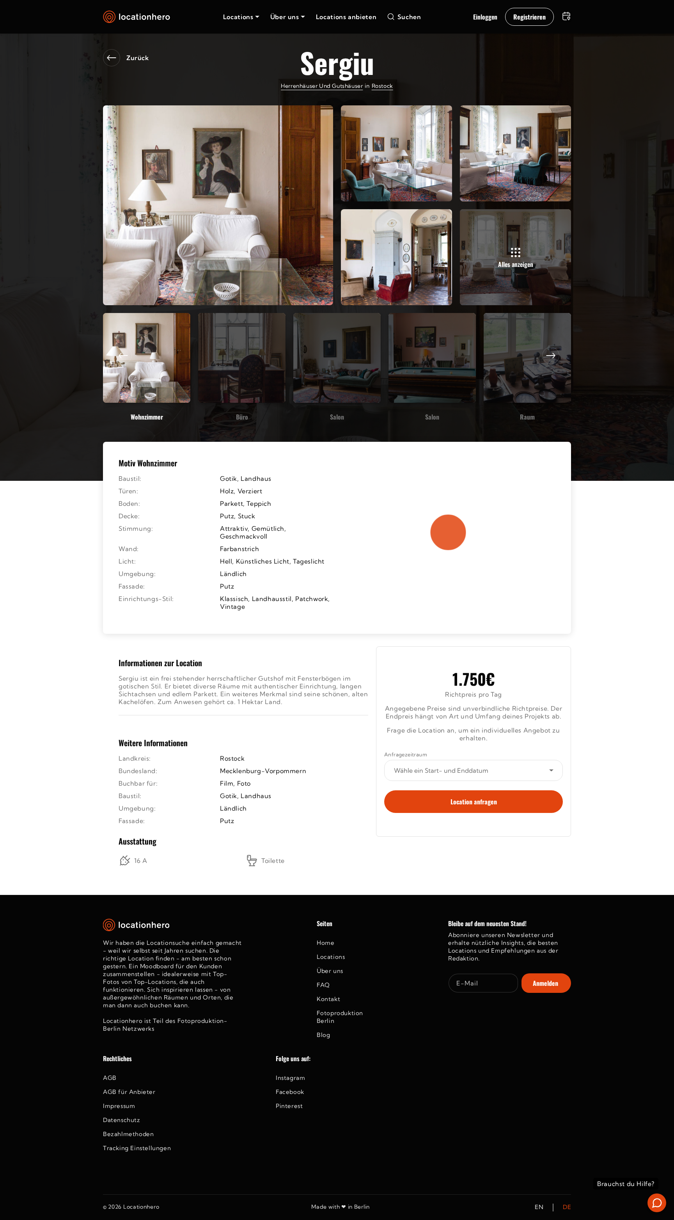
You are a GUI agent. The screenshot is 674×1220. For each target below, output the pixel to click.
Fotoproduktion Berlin (340, 1016)
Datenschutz (121, 1120)
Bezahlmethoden (128, 1134)
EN (539, 1207)
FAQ (323, 985)
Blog (323, 1035)
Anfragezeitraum (405, 754)
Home (325, 942)
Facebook (290, 1092)
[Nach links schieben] (123, 355)
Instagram (290, 1077)
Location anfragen (474, 801)
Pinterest (289, 1106)
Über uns (330, 971)
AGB (110, 1077)
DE (567, 1207)
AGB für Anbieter (129, 1092)
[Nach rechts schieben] (550, 355)
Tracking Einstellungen (137, 1148)
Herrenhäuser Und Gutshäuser (322, 85)
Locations (331, 956)
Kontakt (328, 999)
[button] (241, 17)
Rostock (382, 85)
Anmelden (545, 983)
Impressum (119, 1106)
